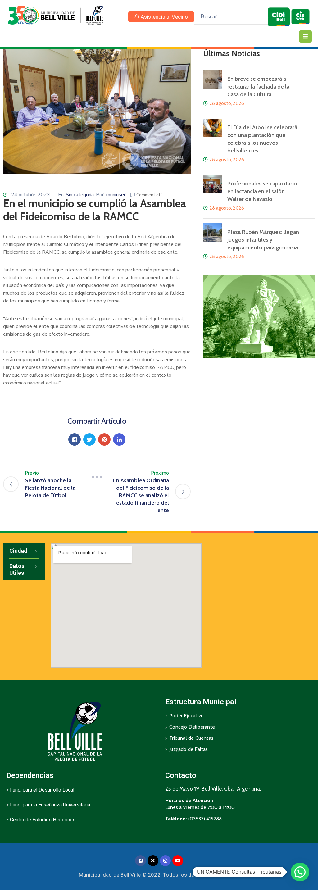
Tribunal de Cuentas (191, 738)
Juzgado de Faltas (188, 749)
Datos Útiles (17, 569)
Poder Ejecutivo (186, 716)
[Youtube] (177, 860)
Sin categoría (80, 194)
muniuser (115, 194)
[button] (161, 16)
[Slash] (97, 476)
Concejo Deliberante (192, 727)
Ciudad (18, 550)
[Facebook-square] (140, 860)
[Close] (153, 860)
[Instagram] (165, 860)
